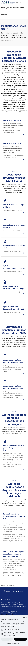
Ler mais (12, 626)
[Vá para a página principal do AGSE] (8, 2)
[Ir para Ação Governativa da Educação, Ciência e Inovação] (14, 267)
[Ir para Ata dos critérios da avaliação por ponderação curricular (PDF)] (14, 454)
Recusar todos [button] (20, 639)
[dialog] (14, 630)
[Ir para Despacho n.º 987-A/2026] (14, 151)
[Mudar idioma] (17, 2)
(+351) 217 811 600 (7, 615)
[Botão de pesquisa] (21, 2)
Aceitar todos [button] (7, 639)
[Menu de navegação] (25, 2)
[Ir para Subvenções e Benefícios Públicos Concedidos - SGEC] (14, 364)
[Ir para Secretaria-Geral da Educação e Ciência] (14, 206)
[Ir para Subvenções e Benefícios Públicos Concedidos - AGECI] (14, 390)
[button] (14, 643)
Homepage (4, 14)
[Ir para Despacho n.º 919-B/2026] (14, 127)
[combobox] (24, 617)
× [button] (26, 617)
